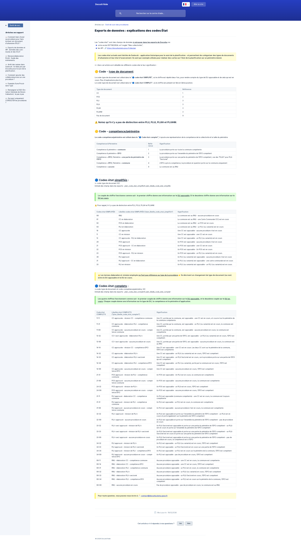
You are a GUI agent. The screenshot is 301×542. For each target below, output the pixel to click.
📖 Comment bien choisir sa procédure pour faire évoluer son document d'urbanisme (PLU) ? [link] (14, 40)
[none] (101, 4)
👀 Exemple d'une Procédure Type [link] (14, 85)
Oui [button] (180, 523)
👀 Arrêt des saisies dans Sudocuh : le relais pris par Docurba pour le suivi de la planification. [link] (15, 68)
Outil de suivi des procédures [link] (117, 25)
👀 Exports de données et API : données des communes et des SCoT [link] (15, 50)
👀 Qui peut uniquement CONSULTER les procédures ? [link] (16, 100)
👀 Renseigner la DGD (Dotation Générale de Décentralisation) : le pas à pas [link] (15, 92)
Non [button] (188, 523)
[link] (14, 25)
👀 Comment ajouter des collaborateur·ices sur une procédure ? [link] (15, 77)
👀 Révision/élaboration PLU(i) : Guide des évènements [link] (14, 58)
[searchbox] (150, 13)
